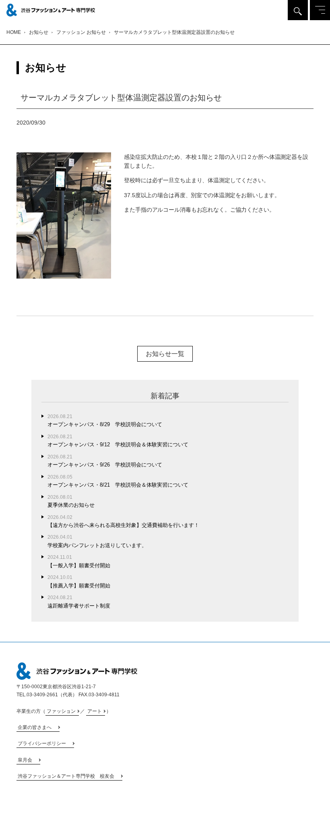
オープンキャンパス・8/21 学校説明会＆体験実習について (117, 481)
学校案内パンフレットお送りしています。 (97, 541)
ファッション (61, 711)
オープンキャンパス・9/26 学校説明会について (104, 461)
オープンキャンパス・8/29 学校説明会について (104, 420)
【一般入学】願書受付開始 (78, 561)
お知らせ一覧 (165, 353)
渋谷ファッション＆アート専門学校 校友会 (66, 776)
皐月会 (25, 760)
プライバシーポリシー (42, 743)
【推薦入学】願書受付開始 (78, 581)
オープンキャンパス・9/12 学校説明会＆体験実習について (117, 441)
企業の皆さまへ (35, 727)
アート (94, 711)
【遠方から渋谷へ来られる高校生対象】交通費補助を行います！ (123, 521)
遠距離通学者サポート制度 (78, 601)
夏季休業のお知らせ (71, 501)
